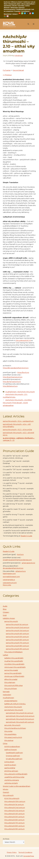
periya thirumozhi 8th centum (17, 646)
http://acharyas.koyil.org (12, 382)
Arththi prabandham (12, 746)
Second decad (18, 70)
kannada (6, 692)
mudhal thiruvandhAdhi (13, 661)
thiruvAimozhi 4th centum (14, 814)
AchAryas (27, 2)
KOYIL (9, 23)
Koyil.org (7, 2)
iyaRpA (5, 655)
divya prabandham (27, 3)
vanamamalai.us (9, 580)
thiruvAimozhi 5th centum (14, 817)
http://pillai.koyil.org (10, 386)
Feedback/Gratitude (23, 9)
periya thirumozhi (11, 621)
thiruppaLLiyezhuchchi (13, 737)
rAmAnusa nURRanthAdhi (14, 676)
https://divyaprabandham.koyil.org (15, 368)
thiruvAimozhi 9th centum (14, 829)
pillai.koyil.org (21, 571)
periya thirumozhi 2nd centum (17, 627)
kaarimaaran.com (9, 573)
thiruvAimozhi (8, 795)
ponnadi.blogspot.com (11, 577)
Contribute (25, 11)
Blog (4, 609)
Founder (17, 11)
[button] (28, 24)
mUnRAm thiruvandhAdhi (14, 664)
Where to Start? (16, 2)
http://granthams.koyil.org (12, 377)
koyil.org (20, 554)
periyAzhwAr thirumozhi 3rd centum (20, 719)
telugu (5, 789)
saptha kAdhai (9, 768)
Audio (5, 606)
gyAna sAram (9, 762)
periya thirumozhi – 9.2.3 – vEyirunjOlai (17, 430)
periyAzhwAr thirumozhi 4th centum (20, 722)
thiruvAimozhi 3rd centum (14, 811)
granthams (7, 5)
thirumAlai (8, 731)
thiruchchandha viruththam (15, 728)
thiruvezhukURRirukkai (13, 685)
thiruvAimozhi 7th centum (14, 823)
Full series (6, 70)
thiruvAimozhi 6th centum (14, 820)
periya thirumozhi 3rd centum (17, 631)
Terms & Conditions (25, 852)
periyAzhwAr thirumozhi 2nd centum (20, 716)
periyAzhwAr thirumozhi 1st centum (19, 713)
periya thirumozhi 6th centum (17, 640)
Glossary (6, 612)
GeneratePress (28, 856)
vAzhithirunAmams (11, 780)
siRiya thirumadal (10, 679)
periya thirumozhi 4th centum (17, 634)
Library (15, 14)
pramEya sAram (10, 765)
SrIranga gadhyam (13, 756)
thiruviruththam (10, 689)
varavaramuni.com (10, 583)
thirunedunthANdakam (13, 652)
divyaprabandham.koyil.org (13, 568)
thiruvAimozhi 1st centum (14, 804)
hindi (5, 615)
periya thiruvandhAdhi (12, 673)
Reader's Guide (26, 536)
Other (5, 743)
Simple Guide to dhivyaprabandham (16, 786)
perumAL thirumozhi (12, 725)
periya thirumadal (11, 670)
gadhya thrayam (10, 750)
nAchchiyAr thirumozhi (26, 392)
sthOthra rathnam (11, 771)
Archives (6, 839)
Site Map (21, 5)
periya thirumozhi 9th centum (17, 649)
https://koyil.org (23, 372)
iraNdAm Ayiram (9, 618)
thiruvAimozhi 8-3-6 (23, 340)
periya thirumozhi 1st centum (17, 624)
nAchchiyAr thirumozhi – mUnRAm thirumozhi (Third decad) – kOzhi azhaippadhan (17, 402)
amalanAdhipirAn (10, 701)
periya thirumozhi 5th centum (17, 637)
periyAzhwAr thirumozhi (13, 710)
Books (14, 5)
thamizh (6, 792)
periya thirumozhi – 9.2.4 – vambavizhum (18, 421)
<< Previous (7, 75)
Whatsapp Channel (17, 7)
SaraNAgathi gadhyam (14, 753)
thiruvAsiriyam (9, 682)
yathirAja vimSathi (11, 783)
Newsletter (7, 14)
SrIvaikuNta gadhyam (14, 759)
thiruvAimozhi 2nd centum (14, 808)
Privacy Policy (12, 852)
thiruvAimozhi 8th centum (14, 826)
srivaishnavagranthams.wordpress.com (17, 560)
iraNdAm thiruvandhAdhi (13, 658)
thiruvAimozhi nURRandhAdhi (15, 774)
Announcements (9, 9)
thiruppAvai (8, 740)
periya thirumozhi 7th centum (17, 643)
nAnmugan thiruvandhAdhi (14, 667)
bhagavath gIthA (14, 3)
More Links (7, 585)
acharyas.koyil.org (28, 563)
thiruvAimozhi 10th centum (14, 801)
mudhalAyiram (10, 392)
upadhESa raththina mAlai (14, 777)
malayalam (7, 695)
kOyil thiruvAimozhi (11, 798)
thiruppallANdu (10, 734)
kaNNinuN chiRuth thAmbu (15, 704)
